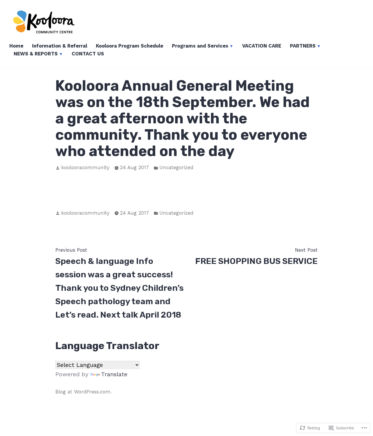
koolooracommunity (85, 167)
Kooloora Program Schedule (129, 46)
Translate (114, 374)
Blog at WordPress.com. (83, 392)
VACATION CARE (261, 46)
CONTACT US (88, 54)
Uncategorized (176, 167)
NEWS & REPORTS (36, 54)
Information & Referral (59, 46)
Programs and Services (200, 46)
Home (16, 46)
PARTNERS (303, 46)
